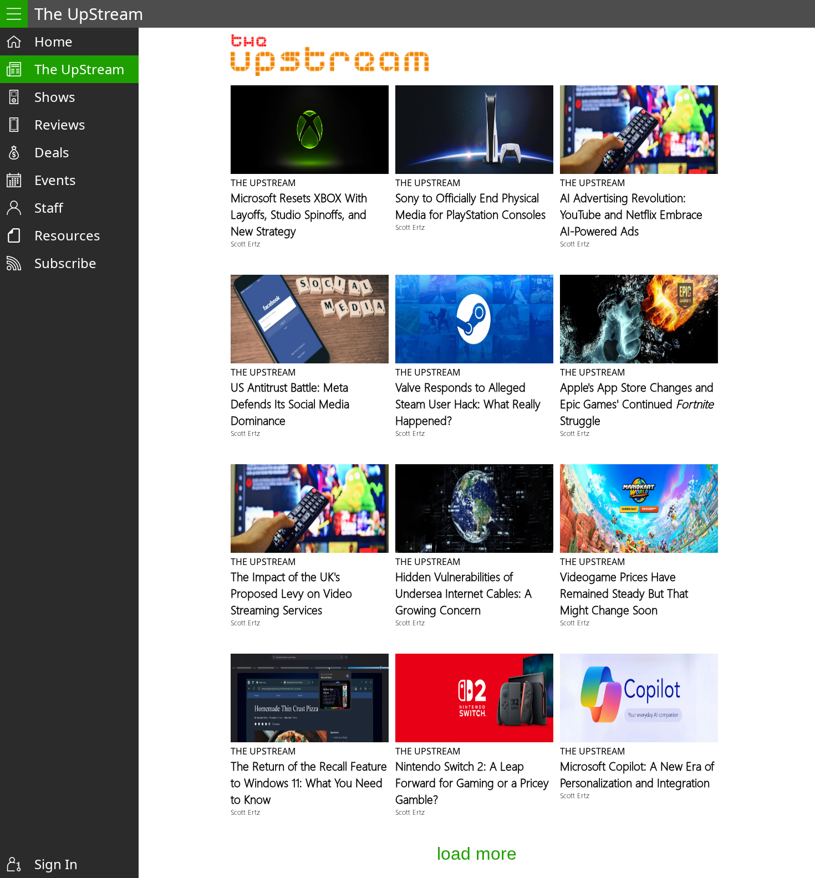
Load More (477, 854)
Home (53, 41)
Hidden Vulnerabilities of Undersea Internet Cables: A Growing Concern (463, 593)
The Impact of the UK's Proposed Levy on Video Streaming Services (291, 593)
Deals (51, 152)
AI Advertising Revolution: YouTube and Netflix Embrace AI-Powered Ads (631, 214)
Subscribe (65, 263)
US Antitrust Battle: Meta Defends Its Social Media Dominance (290, 403)
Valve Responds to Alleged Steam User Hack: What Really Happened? (468, 403)
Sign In (56, 864)
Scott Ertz (245, 243)
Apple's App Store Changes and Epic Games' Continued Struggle (637, 403)
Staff (48, 207)
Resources (67, 235)
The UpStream (79, 69)
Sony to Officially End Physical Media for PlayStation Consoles (470, 205)
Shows (54, 97)
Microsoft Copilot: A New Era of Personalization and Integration (637, 773)
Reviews (59, 124)
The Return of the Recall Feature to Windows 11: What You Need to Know (309, 782)
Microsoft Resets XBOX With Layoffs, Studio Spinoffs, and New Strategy (299, 214)
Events (55, 180)
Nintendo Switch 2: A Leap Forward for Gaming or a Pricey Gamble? (472, 782)
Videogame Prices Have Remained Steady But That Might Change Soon (624, 593)
